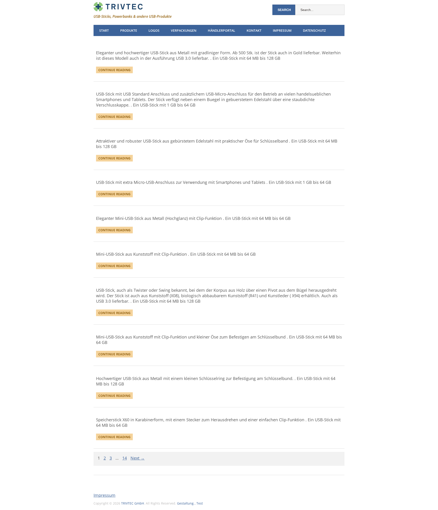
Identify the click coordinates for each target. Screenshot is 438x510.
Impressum (282, 30)
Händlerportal (221, 30)
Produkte (128, 30)
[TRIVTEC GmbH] (118, 7)
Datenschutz (314, 30)
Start (104, 30)
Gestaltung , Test (190, 503)
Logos (154, 30)
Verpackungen (183, 30)
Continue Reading (114, 70)
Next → (137, 458)
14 (124, 458)
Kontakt (254, 30)
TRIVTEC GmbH (132, 503)
